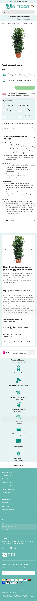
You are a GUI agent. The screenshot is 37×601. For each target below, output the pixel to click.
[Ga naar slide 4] (19, 260)
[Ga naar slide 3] (17, 260)
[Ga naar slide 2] (16, 260)
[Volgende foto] (31, 249)
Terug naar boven (18, 465)
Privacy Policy (18, 596)
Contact (5, 54)
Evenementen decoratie (9, 526)
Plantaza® (8, 591)
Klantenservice (6, 475)
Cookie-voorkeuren (6, 595)
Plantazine (5, 503)
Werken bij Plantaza (8, 509)
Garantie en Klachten (8, 486)
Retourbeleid (24, 595)
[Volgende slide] (22, 260)
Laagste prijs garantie (8, 489)
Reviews (4, 513)
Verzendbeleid (15, 595)
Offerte (5, 50)
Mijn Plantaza (6, 493)
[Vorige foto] (5, 249)
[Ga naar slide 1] (14, 260)
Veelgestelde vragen (8, 482)
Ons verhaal (5, 506)
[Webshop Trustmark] (8, 550)
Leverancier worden (8, 530)
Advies (5, 46)
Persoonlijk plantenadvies (10, 479)
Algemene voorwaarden (7, 596)
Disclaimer (25, 596)
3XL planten (7, 57)
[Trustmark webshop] (18, 351)
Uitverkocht (25, 87)
